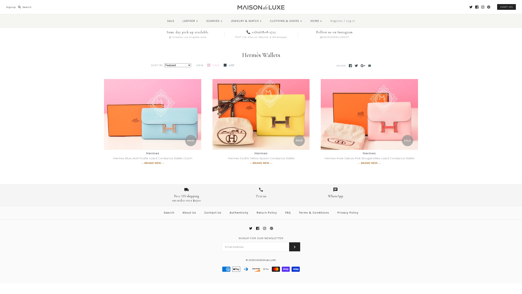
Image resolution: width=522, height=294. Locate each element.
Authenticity (239, 212)
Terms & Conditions (314, 212)
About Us (189, 212)
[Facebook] (476, 7)
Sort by (157, 65)
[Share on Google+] (363, 65)
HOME (316, 21)
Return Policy (267, 212)
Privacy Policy (347, 212)
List (231, 65)
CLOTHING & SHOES (286, 21)
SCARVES (214, 21)
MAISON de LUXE (265, 260)
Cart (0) (506, 6)
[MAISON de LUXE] (261, 6)
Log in (350, 21)
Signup (11, 7)
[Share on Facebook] (350, 65)
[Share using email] (369, 65)
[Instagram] (482, 7)
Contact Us (212, 212)
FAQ (288, 212)
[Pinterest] (488, 7)
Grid (216, 65)
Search (169, 212)
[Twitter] (470, 7)
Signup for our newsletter (261, 238)
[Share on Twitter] (356, 65)
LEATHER (190, 21)
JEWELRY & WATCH (246, 21)
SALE (170, 21)
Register (336, 21)
